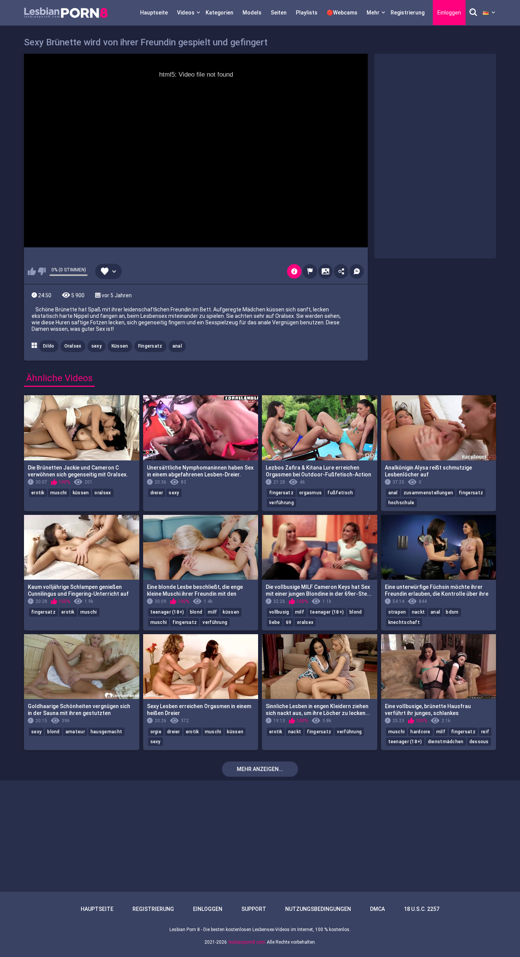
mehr (373, 13)
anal (177, 346)
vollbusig (279, 612)
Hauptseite (154, 13)
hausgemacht (106, 731)
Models (252, 13)
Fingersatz (150, 346)
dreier (156, 492)
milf (212, 612)
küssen (81, 492)
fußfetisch (340, 492)
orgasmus (310, 492)
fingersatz (281, 492)
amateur (75, 731)
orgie (156, 731)
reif (485, 731)
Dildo (48, 346)
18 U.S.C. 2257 (421, 909)
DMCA (377, 909)
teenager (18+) (167, 612)
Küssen (120, 346)
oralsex (102, 492)
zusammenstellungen (428, 492)
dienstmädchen (446, 741)
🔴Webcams (342, 13)
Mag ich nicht (42, 271)
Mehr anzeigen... (260, 769)
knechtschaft (404, 622)
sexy (96, 346)
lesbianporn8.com (246, 942)
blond (196, 612)
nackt (418, 612)
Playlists (306, 13)
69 (289, 622)
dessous (479, 741)
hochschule (401, 502)
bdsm (452, 612)
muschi (58, 492)
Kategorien (219, 13)
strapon (397, 612)
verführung (281, 502)
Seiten (279, 13)
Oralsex (72, 346)
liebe (274, 622)
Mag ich (32, 271)
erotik (38, 492)
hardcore (420, 731)
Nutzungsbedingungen (318, 909)
